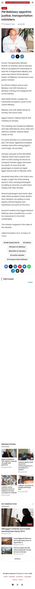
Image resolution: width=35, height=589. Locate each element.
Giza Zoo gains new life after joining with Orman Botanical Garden (22, 550)
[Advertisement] (17, 363)
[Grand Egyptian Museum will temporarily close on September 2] (6, 541)
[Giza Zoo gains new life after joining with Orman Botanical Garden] (6, 550)
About (6, 577)
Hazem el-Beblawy (17, 247)
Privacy (15, 580)
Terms (20, 580)
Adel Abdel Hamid (12, 242)
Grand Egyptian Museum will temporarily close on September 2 (22, 540)
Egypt (4, 8)
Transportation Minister (18, 259)
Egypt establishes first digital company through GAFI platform (9, 462)
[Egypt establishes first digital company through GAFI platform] (9, 453)
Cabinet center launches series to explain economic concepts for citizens (9, 490)
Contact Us (19, 577)
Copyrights (27, 577)
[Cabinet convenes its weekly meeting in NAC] (26, 479)
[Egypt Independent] (17, 2)
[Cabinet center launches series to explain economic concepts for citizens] (9, 480)
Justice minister (18, 255)
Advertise (12, 577)
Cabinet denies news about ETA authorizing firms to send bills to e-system (25, 466)
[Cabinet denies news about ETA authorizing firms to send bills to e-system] (26, 454)
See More (17, 559)
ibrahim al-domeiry (18, 251)
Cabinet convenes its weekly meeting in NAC (25, 487)
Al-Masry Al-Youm (9, 24)
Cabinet (27, 242)
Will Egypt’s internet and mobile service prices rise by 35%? (15, 530)
